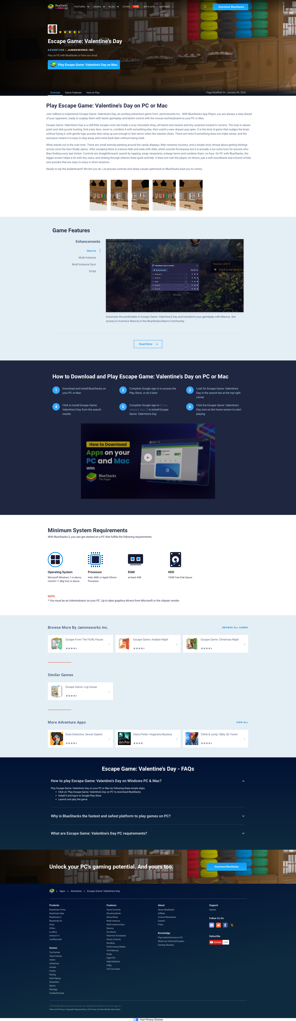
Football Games (56, 993)
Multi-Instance (113, 921)
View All (242, 722)
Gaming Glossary (166, 945)
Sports (52, 985)
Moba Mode (112, 917)
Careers (161, 921)
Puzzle (52, 971)
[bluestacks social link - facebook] (225, 925)
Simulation (54, 982)
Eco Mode (111, 932)
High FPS (111, 958)
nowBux (53, 932)
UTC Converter (113, 969)
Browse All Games (235, 627)
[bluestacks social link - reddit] (218, 925)
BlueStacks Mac (56, 913)
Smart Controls (114, 939)
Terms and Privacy (57, 1009)
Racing (52, 974)
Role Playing (55, 978)
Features (79, 6)
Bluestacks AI (55, 921)
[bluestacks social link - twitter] (232, 925)
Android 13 (54, 935)
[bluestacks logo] (58, 7)
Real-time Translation (116, 935)
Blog (112, 6)
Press (160, 924)
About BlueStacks (166, 909)
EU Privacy (92, 1009)
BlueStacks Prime (57, 909)
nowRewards (55, 939)
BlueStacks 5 (55, 917)
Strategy (53, 989)
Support (164, 6)
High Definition (113, 961)
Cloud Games (55, 956)
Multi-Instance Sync (116, 924)
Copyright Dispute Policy (76, 1009)
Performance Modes (116, 946)
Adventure (56, 49)
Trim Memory (113, 950)
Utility (109, 965)
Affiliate (149, 6)
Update (212, 909)
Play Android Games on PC (170, 937)
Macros (110, 928)
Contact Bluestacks (167, 917)
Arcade (52, 967)
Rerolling (111, 943)
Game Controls (113, 909)
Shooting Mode (114, 913)
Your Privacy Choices (151, 1019)
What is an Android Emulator (171, 941)
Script (109, 954)
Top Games (54, 952)
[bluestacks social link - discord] (211, 925)
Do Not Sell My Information (109, 1009)
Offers (52, 928)
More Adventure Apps (67, 722)
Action (52, 959)
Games (97, 6)
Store (130, 6)
